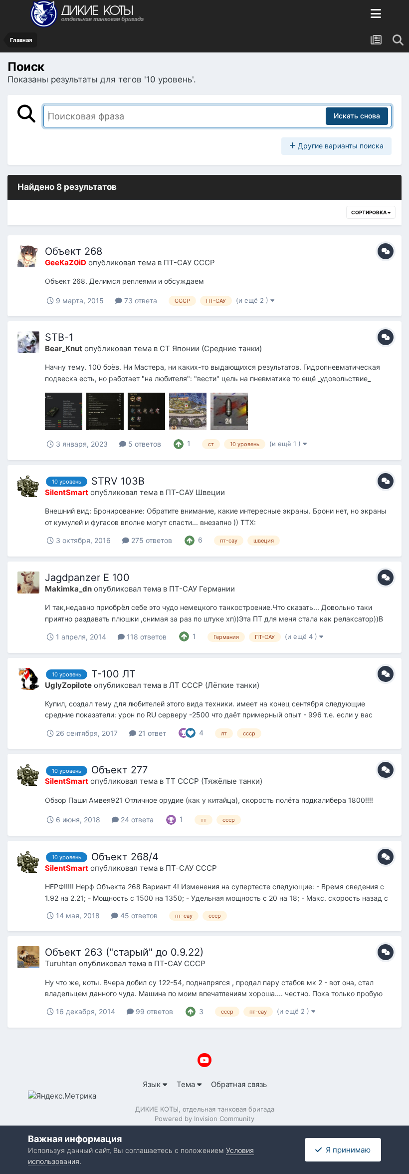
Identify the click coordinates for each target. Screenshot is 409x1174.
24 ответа (136, 819)
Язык (153, 1084)
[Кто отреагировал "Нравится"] (191, 732)
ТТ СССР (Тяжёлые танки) (214, 781)
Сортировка (369, 212)
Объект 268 (73, 251)
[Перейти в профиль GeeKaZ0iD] (28, 256)
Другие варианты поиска (340, 145)
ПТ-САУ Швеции (195, 492)
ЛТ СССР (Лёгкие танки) (214, 685)
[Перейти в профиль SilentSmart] (28, 486)
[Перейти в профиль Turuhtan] (28, 957)
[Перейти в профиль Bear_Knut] (28, 342)
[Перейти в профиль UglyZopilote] (28, 679)
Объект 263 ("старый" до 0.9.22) (124, 952)
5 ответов (143, 444)
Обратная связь (239, 1084)
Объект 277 (119, 770)
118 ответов (146, 636)
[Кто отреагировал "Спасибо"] (184, 732)
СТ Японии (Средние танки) (211, 348)
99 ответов (153, 1011)
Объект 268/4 (125, 857)
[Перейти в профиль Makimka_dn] (28, 582)
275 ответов (150, 540)
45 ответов (138, 915)
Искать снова (357, 115)
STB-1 (59, 337)
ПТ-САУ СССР (189, 262)
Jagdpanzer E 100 (87, 578)
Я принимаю (346, 1150)
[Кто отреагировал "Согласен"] (179, 443)
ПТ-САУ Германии (202, 588)
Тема (187, 1084)
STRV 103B (118, 481)
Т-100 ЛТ (113, 674)
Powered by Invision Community (204, 1119)
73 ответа (139, 300)
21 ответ (151, 733)
